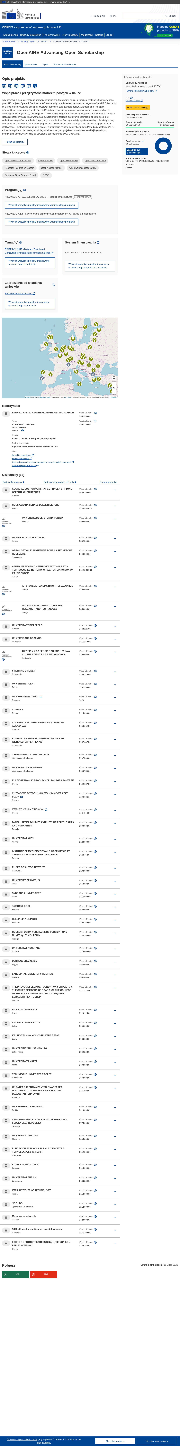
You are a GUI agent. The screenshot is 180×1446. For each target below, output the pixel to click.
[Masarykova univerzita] (83, 355)
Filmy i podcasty (70, 35)
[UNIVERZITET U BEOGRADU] (89, 365)
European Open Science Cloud (20, 175)
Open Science (45, 160)
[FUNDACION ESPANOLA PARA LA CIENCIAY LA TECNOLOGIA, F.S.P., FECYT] (50, 374)
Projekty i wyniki (51, 35)
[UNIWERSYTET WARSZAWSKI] (90, 347)
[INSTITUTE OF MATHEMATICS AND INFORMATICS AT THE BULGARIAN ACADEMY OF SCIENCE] (93, 370)
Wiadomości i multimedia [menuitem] (65, 64)
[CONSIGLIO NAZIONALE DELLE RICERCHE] (76, 371)
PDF (46, 1274)
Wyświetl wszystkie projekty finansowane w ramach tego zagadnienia (29, 262)
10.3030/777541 (133, 101)
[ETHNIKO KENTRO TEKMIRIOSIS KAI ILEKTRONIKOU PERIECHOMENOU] (94, 379)
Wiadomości (87, 35)
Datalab (99, 35)
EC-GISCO (68, 397)
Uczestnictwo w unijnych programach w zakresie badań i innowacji (43, 462)
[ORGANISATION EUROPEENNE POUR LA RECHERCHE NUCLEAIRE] (68, 360)
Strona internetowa (38, 458)
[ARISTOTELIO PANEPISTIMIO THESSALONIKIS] (93, 374)
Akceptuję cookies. (115, 1441)
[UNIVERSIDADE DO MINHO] (42, 372)
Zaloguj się (99, 16)
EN (10, 86)
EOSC (46, 175)
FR (23, 86)
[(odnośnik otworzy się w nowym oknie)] (25, 14)
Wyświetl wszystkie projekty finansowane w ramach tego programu (41, 205)
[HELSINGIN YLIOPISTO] (96, 324)
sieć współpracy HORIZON (41, 465)
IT (29, 86)
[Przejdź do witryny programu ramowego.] (7, 52)
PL (35, 86)
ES (16, 86)
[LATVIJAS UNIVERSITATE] (95, 334)
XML (17, 1274)
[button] (113, 16)
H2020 (44, 41)
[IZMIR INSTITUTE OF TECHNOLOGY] (99, 379)
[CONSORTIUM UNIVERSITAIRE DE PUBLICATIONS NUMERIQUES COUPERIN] (60, 355)
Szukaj (109, 35)
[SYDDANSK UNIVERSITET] (73, 338)
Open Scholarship (69, 160)
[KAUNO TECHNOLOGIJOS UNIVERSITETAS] (94, 340)
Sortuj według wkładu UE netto (59, 482)
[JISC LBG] (56, 349)
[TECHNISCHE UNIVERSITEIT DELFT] (63, 348)
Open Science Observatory (82, 168)
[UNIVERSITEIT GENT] (62, 350)
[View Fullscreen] (114, 377)
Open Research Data (95, 160)
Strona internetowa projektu (142, 90)
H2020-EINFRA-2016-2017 (20, 293)
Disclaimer (113, 397)
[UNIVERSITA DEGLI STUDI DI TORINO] (68, 364)
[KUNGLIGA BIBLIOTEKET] (85, 327)
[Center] (114, 388)
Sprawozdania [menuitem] (30, 64)
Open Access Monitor (51, 168)
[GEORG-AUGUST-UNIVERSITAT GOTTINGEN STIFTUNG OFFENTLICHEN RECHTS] (72, 349)
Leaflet (27, 397)
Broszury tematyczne (30, 35)
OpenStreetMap (45, 397)
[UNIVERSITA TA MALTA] (79, 384)
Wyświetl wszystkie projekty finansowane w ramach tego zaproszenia (29, 304)
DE (4, 86)
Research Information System (19, 168)
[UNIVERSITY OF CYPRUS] (109, 385)
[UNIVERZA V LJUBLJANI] (79, 362)
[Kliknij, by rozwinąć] (115, 490)
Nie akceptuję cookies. (157, 1441)
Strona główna (10, 35)
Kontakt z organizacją (39, 455)
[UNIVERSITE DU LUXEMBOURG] (66, 354)
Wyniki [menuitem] (45, 64)
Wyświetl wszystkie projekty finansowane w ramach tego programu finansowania (89, 266)
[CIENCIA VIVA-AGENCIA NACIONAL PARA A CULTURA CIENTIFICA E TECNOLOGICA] (42, 378)
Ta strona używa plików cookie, (23, 1439)
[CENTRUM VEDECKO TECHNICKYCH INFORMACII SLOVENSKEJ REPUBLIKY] (83, 357)
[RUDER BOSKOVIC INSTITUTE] (82, 363)
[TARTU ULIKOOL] (99, 330)
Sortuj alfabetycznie (13, 482)
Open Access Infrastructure (18, 160)
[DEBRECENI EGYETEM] (91, 359)
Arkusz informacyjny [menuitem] (12, 64)
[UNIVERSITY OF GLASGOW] (49, 337)
